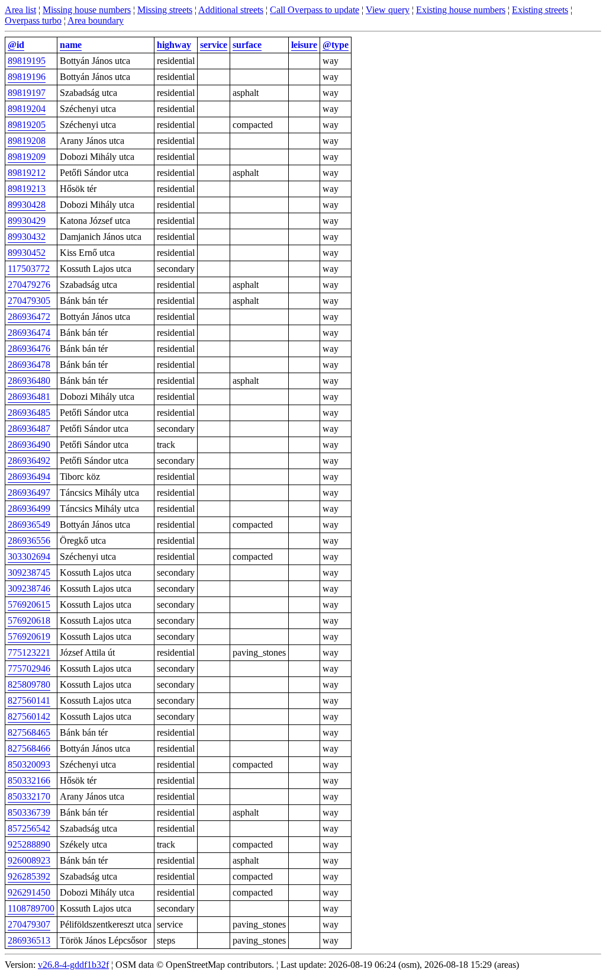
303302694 (29, 556)
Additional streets (230, 10)
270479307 (29, 924)
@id (16, 45)
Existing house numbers (460, 10)
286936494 (29, 477)
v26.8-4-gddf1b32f (73, 965)
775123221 (29, 652)
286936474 (29, 333)
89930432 (27, 237)
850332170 (29, 796)
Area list (20, 10)
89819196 (27, 77)
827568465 (29, 732)
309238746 (29, 588)
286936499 (29, 508)
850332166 (29, 780)
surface (247, 45)
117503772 (29, 269)
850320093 (29, 764)
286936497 (29, 493)
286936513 (29, 940)
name (71, 45)
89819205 (27, 125)
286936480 (29, 381)
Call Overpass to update (314, 10)
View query (388, 10)
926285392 (29, 876)
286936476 (29, 349)
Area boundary (95, 20)
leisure (304, 45)
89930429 (27, 221)
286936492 (29, 461)
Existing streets (540, 10)
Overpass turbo (33, 20)
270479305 (29, 301)
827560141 (29, 700)
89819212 (27, 173)
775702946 (29, 668)
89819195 (27, 61)
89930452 (27, 253)
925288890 (29, 844)
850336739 (29, 812)
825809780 (29, 684)
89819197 (27, 93)
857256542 (29, 828)
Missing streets (164, 10)
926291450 (29, 892)
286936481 (29, 397)
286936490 (29, 445)
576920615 (29, 604)
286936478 (29, 365)
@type (336, 45)
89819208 (27, 141)
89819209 (27, 157)
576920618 (29, 620)
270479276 (29, 285)
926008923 (29, 860)
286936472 (29, 317)
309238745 (29, 572)
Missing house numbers (87, 10)
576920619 (29, 636)
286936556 (29, 540)
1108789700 (31, 908)
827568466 (29, 748)
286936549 (29, 524)
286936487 (29, 429)
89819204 (27, 109)
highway (174, 45)
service (213, 45)
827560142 (29, 716)
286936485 (29, 413)
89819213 (27, 189)
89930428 (27, 205)
